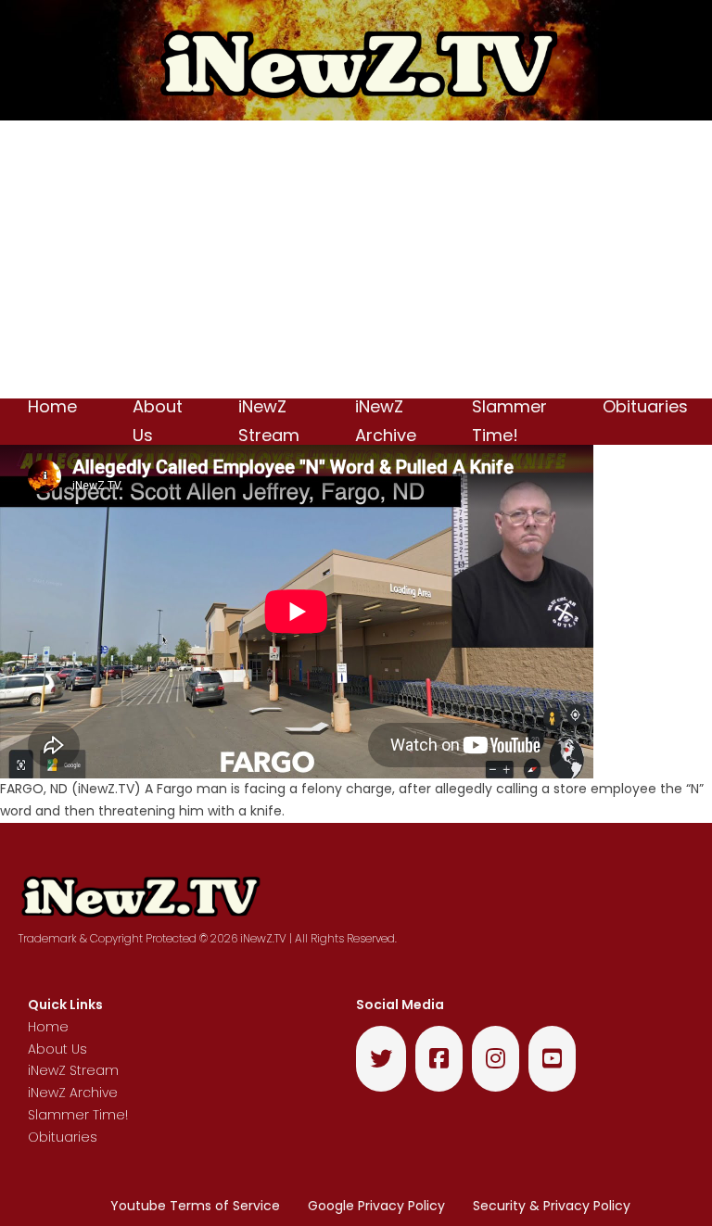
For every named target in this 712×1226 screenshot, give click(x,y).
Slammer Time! (509, 421)
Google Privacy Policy (376, 1205)
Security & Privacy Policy (551, 1205)
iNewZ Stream (268, 421)
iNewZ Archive (385, 421)
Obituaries (645, 406)
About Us (158, 421)
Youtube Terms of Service (195, 1205)
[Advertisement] (356, 259)
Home (52, 406)
